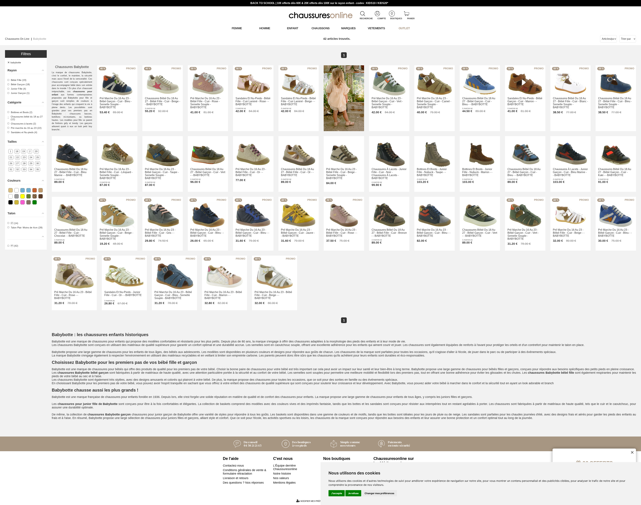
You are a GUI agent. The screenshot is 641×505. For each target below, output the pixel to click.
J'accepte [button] (336, 493)
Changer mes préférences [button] (379, 493)
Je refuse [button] (353, 493)
